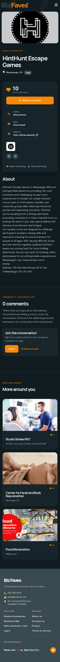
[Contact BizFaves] (53, 650)
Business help (11, 621)
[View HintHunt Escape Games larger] (10, 146)
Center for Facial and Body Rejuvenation (23, 494)
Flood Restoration (18, 549)
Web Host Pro (31, 650)
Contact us (38, 621)
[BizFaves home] (15, 5)
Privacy (36, 625)
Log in (12, 348)
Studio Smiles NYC (18, 439)
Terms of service (41, 630)
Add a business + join (15, 625)
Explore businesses (15, 616)
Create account (30, 348)
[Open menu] (56, 5)
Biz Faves (12, 580)
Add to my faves (31, 100)
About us (37, 616)
